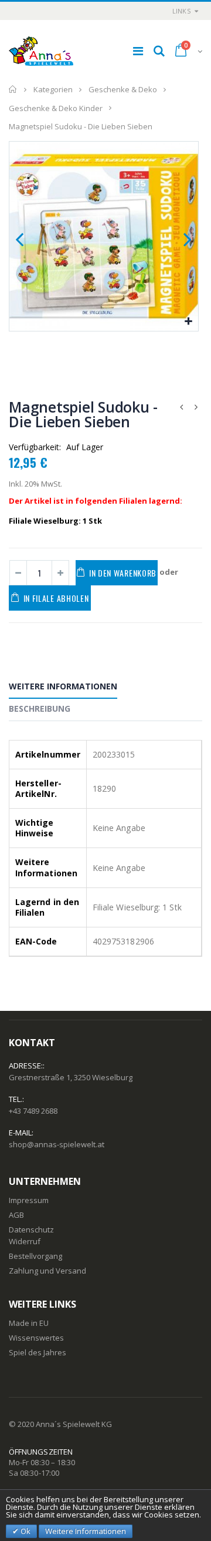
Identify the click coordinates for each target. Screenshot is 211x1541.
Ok (24, 1531)
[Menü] (138, 51)
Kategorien (53, 89)
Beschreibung (39, 708)
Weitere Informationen (63, 686)
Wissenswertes (36, 1337)
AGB (16, 1215)
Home (13, 89)
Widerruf (24, 1241)
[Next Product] (195, 407)
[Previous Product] (181, 407)
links (181, 10)
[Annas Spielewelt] (41, 51)
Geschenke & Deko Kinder (56, 107)
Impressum (29, 1200)
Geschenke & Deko (123, 89)
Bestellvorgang (35, 1256)
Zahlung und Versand (47, 1270)
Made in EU (29, 1323)
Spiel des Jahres (37, 1352)
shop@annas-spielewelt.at (56, 1144)
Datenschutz (31, 1229)
